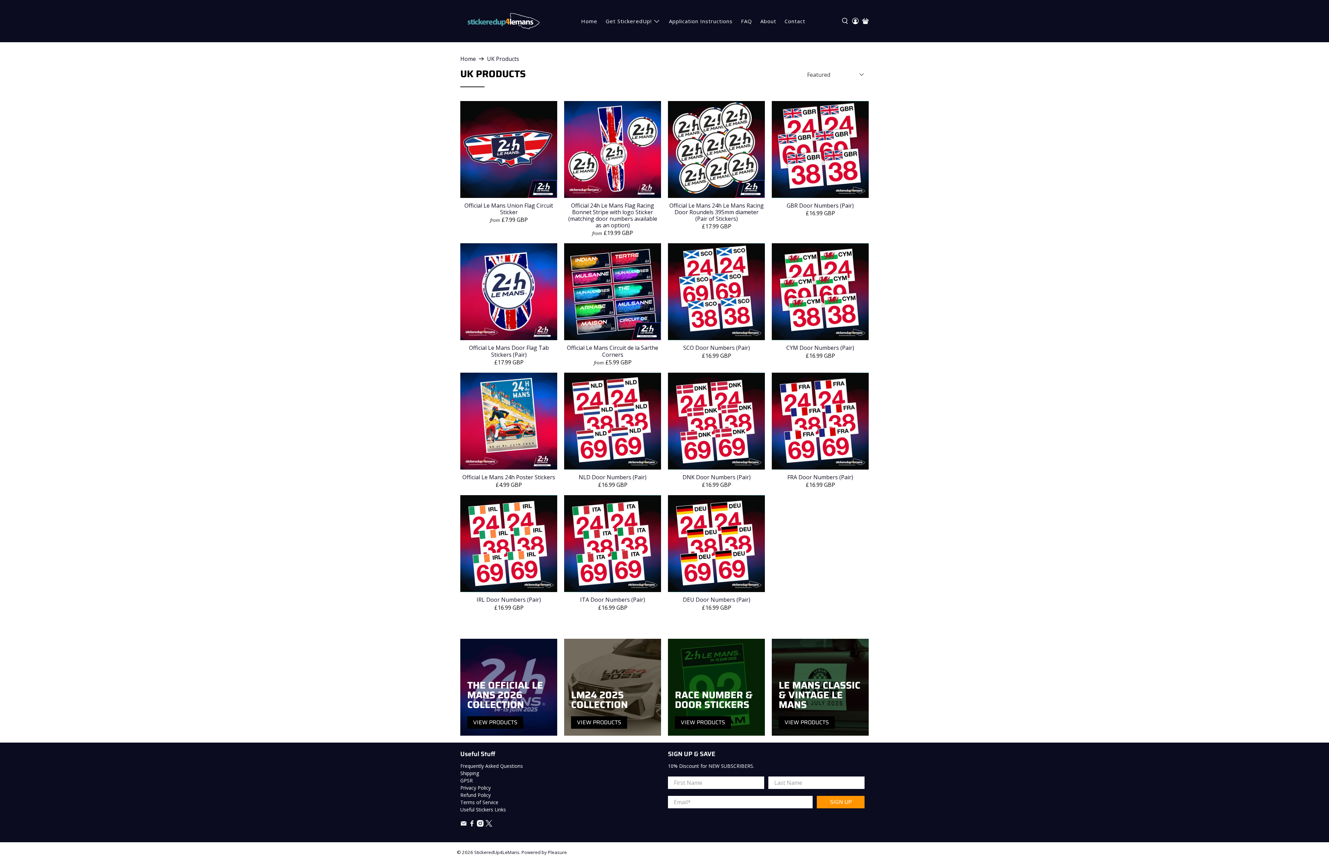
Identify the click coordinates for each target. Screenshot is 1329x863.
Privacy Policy (475, 787)
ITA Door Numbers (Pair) (612, 599)
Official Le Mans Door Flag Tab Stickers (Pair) (509, 351)
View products (495, 722)
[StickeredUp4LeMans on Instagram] (480, 824)
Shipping (469, 773)
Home (589, 21)
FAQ (746, 21)
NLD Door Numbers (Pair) (613, 477)
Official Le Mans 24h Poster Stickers (508, 477)
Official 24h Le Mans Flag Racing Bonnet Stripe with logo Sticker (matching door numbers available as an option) (612, 215)
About (768, 21)
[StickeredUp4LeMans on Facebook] (472, 824)
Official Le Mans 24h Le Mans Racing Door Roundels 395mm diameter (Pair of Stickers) (716, 212)
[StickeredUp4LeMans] (503, 21)
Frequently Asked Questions (491, 766)
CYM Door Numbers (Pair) (820, 347)
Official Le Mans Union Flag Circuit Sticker (508, 209)
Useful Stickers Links (483, 809)
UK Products (503, 59)
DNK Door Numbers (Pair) (716, 477)
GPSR (466, 780)
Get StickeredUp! (629, 21)
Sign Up (841, 802)
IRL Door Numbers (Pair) (509, 599)
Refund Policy (475, 795)
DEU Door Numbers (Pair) (716, 599)
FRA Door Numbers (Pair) (820, 477)
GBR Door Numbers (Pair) (820, 205)
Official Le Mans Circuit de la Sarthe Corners (612, 351)
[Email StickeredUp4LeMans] (463, 824)
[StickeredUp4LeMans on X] (489, 824)
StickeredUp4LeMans (496, 852)
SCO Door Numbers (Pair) (716, 347)
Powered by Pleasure (544, 852)
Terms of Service (479, 802)
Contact (795, 21)
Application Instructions (701, 21)
